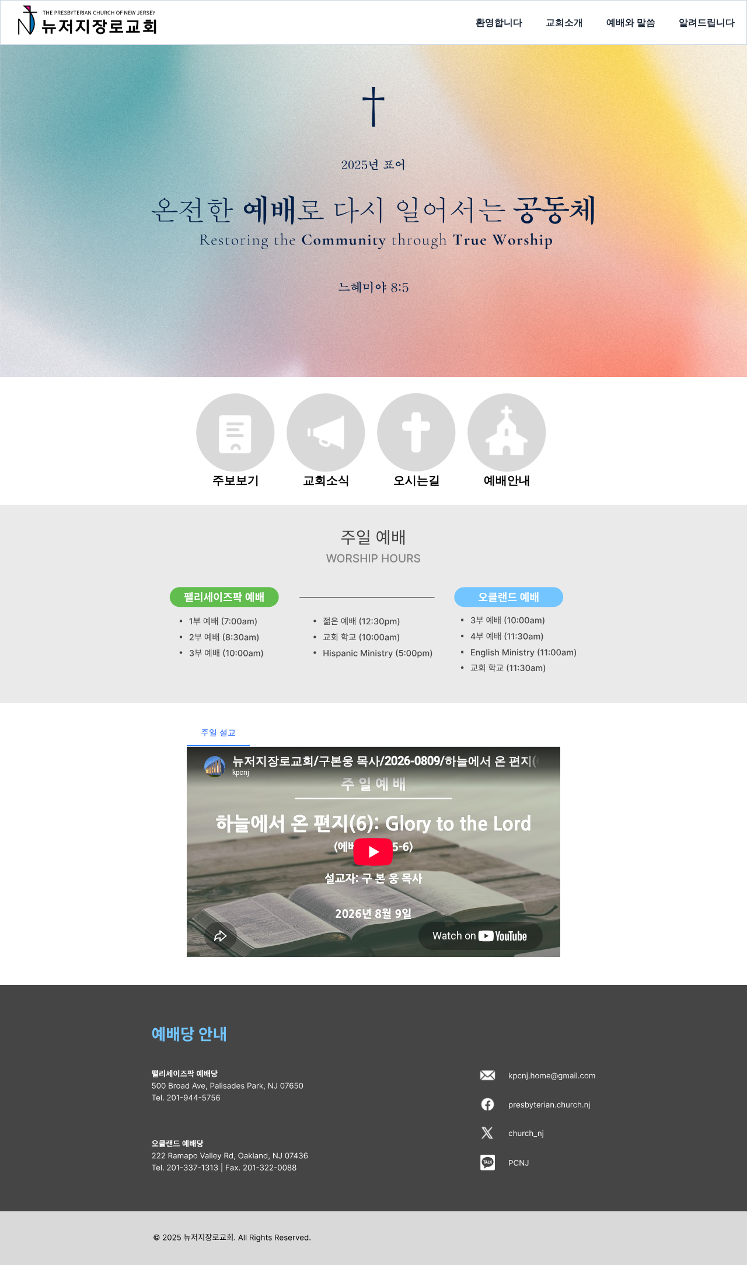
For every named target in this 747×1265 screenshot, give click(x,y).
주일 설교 (218, 732)
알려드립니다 (707, 22)
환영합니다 (499, 22)
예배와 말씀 (630, 22)
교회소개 (564, 22)
